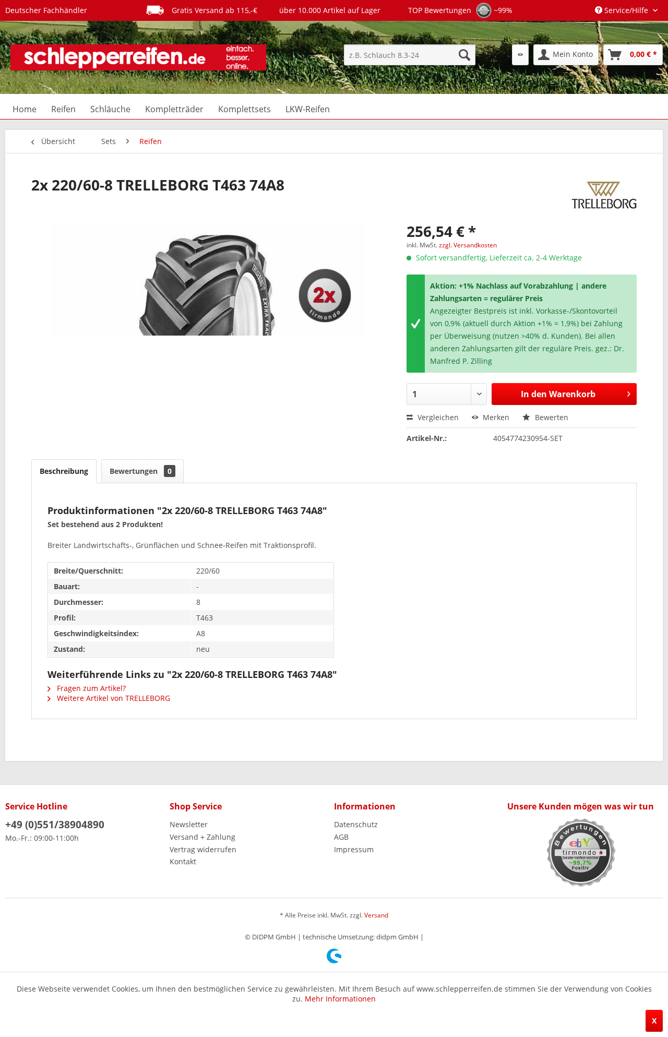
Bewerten (550, 417)
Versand (376, 915)
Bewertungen (141, 471)
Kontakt (183, 861)
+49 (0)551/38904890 (54, 824)
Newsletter (189, 824)
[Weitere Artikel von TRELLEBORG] (604, 195)
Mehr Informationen (340, 999)
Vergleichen (437, 417)
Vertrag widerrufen (203, 849)
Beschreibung (64, 471)
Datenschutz (356, 824)
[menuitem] (409, 54)
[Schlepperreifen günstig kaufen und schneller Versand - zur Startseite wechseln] (138, 57)
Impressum (354, 849)
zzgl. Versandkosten (468, 245)
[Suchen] (464, 54)
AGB (341, 837)
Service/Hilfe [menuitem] (626, 10)
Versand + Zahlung (202, 837)
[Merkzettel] (520, 54)
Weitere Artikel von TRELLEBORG (112, 698)
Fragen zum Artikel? (90, 688)
